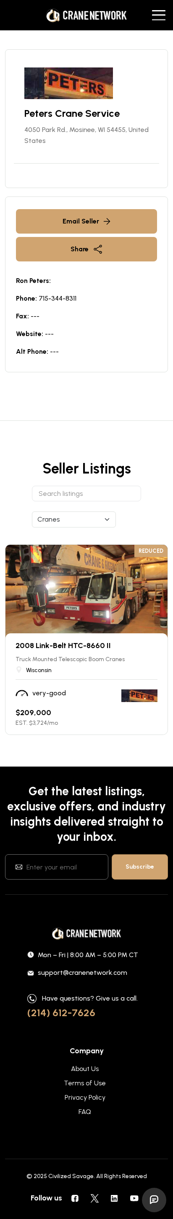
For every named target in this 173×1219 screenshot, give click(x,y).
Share (80, 249)
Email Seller (81, 221)
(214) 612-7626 (61, 1012)
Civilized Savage (71, 1176)
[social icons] (74, 1197)
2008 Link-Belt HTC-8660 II (63, 645)
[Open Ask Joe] (154, 1200)
